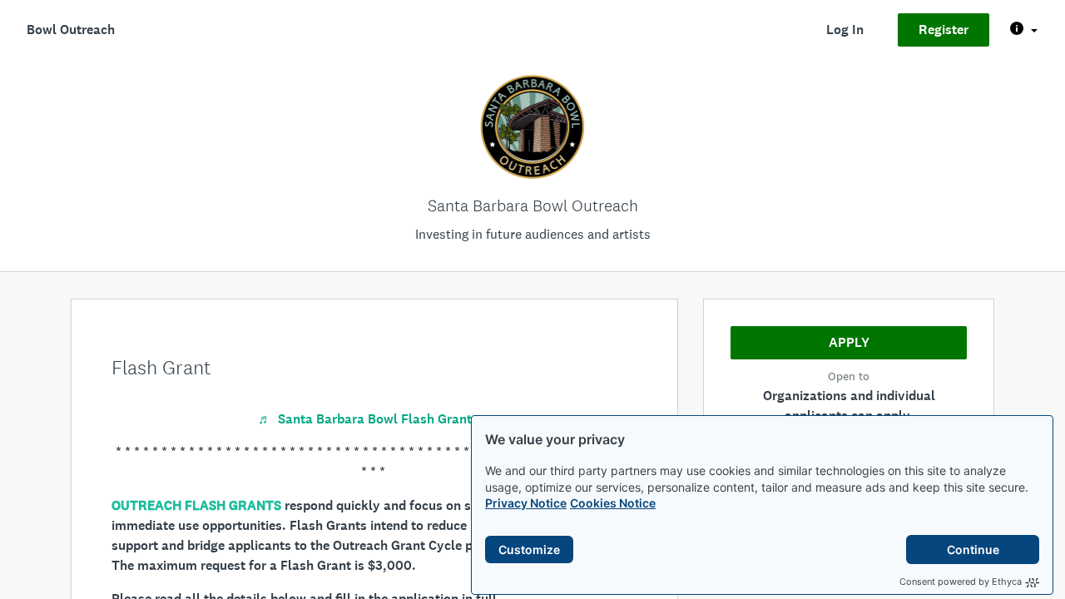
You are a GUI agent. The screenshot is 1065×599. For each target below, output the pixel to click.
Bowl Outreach (71, 29)
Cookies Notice (613, 503)
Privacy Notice (526, 503)
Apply (849, 342)
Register (943, 29)
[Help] (1024, 30)
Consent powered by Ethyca (960, 581)
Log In (845, 29)
